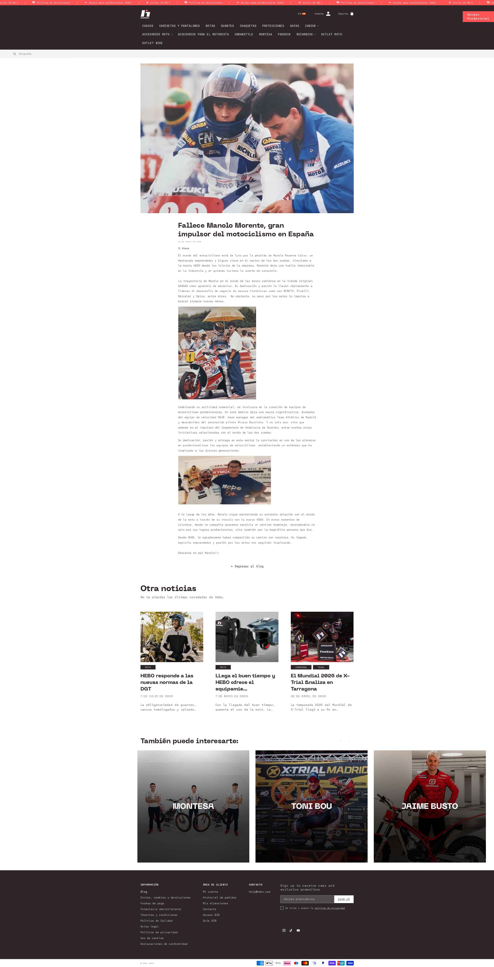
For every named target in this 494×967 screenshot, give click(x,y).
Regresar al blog (249, 566)
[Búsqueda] (15, 53)
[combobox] (36, 53)
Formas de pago (152, 903)
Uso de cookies (152, 938)
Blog (143, 891)
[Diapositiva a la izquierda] (341, 741)
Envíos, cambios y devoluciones (165, 897)
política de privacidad (330, 908)
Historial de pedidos (220, 897)
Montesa (193, 806)
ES (299, 13)
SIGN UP (344, 899)
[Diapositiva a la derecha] (349, 741)
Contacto (209, 909)
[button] (310, 25)
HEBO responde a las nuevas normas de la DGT (166, 682)
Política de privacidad (159, 932)
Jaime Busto (430, 806)
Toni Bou (311, 806)
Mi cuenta (210, 891)
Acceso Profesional (478, 16)
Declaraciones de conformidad (164, 943)
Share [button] (185, 248)
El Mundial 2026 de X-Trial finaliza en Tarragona (320, 682)
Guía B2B (210, 920)
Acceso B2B (211, 914)
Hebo (151, 963)
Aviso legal (149, 926)
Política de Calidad (156, 920)
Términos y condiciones (159, 914)
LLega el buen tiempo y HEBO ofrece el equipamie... (245, 682)
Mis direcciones (215, 903)
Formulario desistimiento (160, 909)
